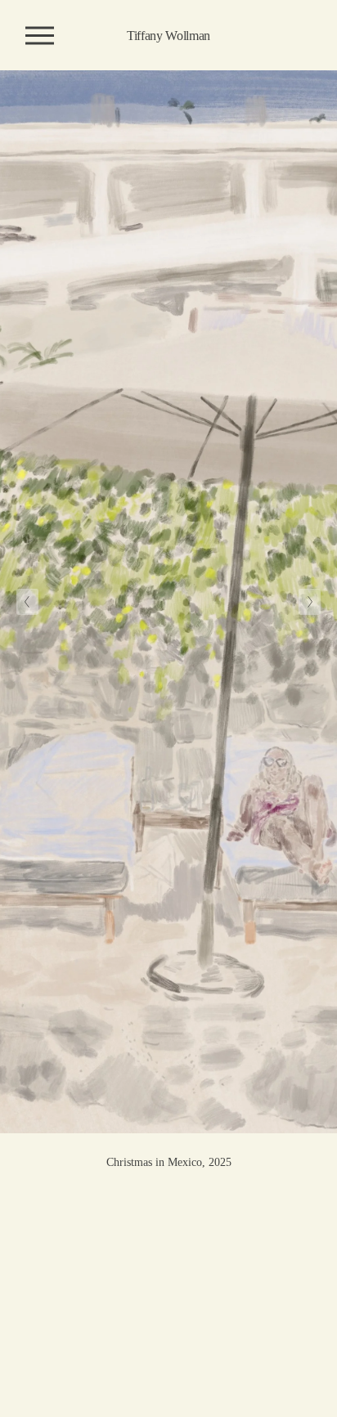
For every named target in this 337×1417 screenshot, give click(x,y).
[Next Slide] (310, 602)
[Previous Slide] (27, 602)
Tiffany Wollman (168, 36)
